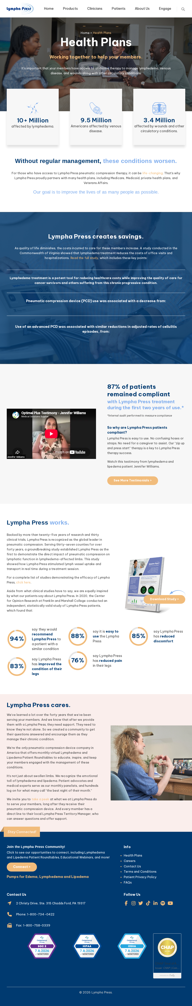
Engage (165, 8)
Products (70, 8)
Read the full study (84, 258)
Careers (129, 861)
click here (23, 582)
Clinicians (94, 8)
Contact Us (132, 866)
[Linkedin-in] (155, 903)
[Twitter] (140, 903)
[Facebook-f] (126, 903)
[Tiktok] (148, 903)
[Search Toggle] (183, 9)
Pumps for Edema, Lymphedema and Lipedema (48, 877)
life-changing (152, 173)
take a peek (40, 799)
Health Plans (133, 855)
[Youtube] (170, 903)
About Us (142, 8)
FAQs (128, 882)
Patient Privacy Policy (140, 877)
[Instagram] (133, 903)
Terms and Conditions (140, 871)
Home (49, 8)
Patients (118, 8)
